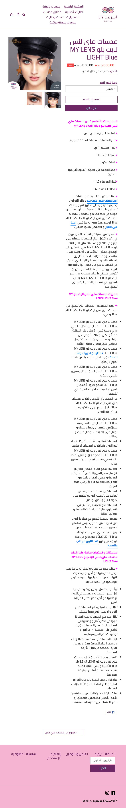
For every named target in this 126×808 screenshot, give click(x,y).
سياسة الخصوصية (23, 754)
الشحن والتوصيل (77, 754)
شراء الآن (91, 108)
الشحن (114, 70)
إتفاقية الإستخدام (54, 756)
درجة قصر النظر (109, 82)
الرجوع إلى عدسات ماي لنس (60, 732)
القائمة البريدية (105, 754)
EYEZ (106, 800)
